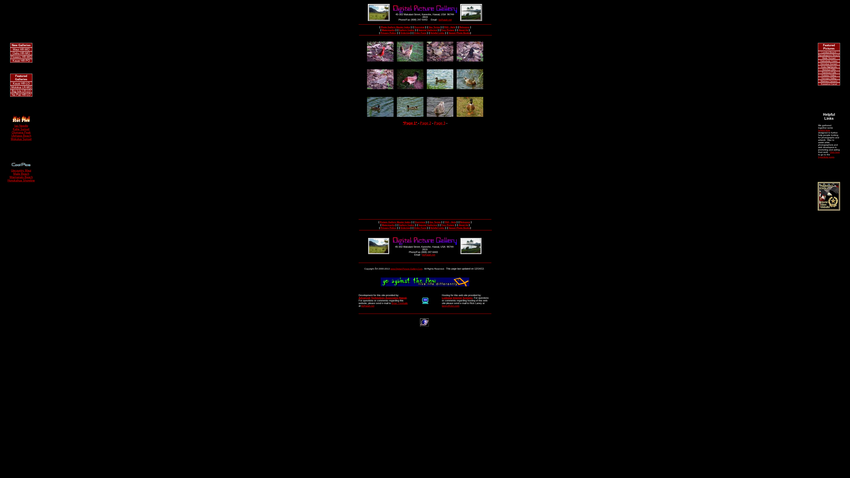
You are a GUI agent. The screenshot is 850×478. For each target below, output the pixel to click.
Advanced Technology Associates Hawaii (383, 298)
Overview (419, 27)
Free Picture (447, 30)
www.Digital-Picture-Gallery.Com (406, 269)
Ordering (405, 33)
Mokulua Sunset (21, 139)
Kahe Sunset (21, 129)
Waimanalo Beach (21, 177)
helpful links (824, 130)
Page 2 (425, 123)
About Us (463, 30)
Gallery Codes (406, 30)
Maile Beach (21, 173)
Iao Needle (21, 125)
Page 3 (439, 123)
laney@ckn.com (450, 306)
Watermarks (388, 30)
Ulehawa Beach (21, 135)
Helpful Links (437, 33)
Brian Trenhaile (400, 303)
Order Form (420, 33)
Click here (835, 152)
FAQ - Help (449, 27)
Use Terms (434, 27)
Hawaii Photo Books (459, 33)
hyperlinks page (826, 157)
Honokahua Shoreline (21, 180)
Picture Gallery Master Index (395, 222)
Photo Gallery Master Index (395, 27)
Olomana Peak (21, 132)
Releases (464, 27)
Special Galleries (427, 30)
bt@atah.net (445, 19)
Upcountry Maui (21, 170)
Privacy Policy (388, 33)
